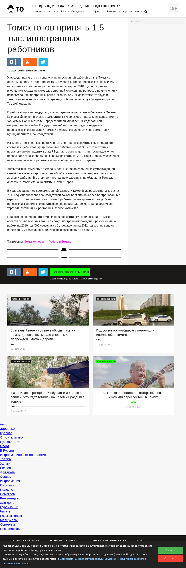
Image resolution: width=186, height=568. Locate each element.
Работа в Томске (60, 241)
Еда (61, 6)
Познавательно (11, 529)
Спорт (4, 446)
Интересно (8, 485)
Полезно (6, 489)
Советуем (7, 524)
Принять (171, 550)
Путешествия (10, 442)
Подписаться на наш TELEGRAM (70, 272)
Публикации (9, 507)
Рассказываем (11, 516)
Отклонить (170, 558)
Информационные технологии (23, 455)
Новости (37, 11)
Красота (6, 433)
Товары (5, 459)
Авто (3, 424)
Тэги (63, 11)
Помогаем (7, 494)
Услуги (5, 463)
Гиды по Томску (106, 6)
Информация (10, 481)
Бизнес (5, 468)
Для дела (7, 503)
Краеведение (79, 6)
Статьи (51, 11)
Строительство (11, 437)
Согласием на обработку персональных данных (88, 558)
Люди (49, 6)
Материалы (9, 520)
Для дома (7, 472)
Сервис (5, 476)
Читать (5, 511)
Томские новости (36, 241)
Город (37, 6)
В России (7, 450)
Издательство (131, 11)
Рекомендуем (10, 498)
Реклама (112, 11)
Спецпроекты (79, 11)
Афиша (97, 11)
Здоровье (7, 429)
